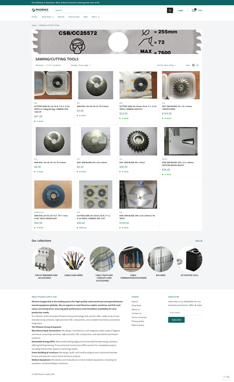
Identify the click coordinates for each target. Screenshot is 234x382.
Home (34, 16)
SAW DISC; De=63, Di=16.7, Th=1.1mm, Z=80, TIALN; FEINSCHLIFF (51, 217)
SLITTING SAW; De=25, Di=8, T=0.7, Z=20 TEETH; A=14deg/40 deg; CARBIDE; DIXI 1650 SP (51, 109)
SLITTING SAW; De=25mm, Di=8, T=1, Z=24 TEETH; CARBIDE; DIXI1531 (137, 107)
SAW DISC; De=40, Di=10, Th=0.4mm (93, 106)
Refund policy (138, 325)
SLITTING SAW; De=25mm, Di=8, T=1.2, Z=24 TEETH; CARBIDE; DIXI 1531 (94, 217)
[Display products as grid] (193, 65)
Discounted (74, 16)
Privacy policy (138, 321)
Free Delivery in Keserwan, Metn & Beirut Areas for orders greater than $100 (65, 2)
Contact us (136, 313)
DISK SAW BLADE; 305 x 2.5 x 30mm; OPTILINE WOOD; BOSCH (178, 163)
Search (135, 301)
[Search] (170, 10)
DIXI (35, 103)
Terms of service (139, 317)
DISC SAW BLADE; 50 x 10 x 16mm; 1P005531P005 (177, 107)
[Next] (202, 262)
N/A (78, 103)
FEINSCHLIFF (39, 212)
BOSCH (164, 159)
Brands (61, 16)
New (86, 16)
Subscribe (176, 319)
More (94, 16)
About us (136, 309)
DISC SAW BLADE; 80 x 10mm (132, 162)
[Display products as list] (197, 65)
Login (180, 10)
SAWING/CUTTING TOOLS (49, 25)
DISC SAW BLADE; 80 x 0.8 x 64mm (92, 162)
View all (199, 241)
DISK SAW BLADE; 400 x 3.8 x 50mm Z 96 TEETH (137, 217)
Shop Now (46, 16)
